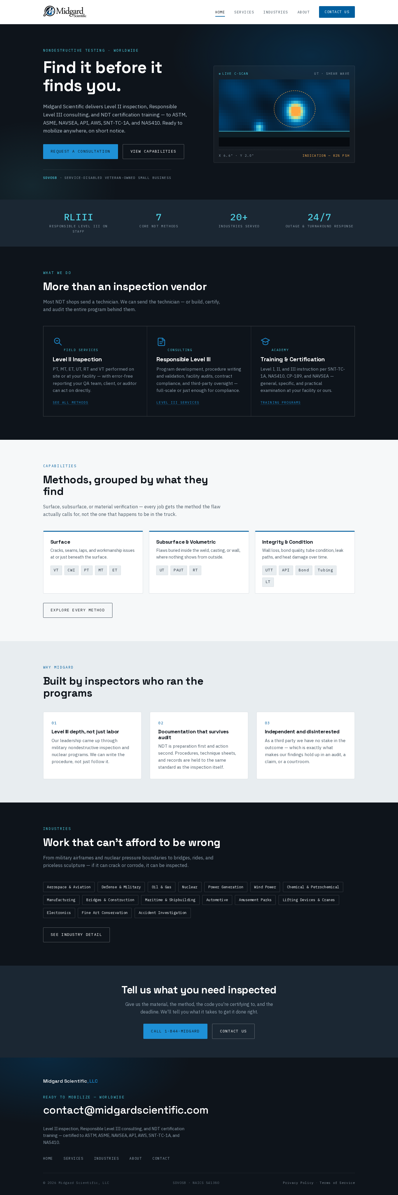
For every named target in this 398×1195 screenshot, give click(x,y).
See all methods (70, 402)
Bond (304, 570)
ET (115, 570)
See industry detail (76, 934)
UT (162, 570)
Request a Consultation (80, 151)
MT (101, 570)
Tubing (325, 570)
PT (86, 570)
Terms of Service (337, 1182)
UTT (269, 570)
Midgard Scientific (70, 1081)
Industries (275, 12)
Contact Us (337, 12)
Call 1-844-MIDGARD (175, 1031)
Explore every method (78, 610)
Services (244, 12)
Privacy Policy (298, 1182)
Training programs (280, 402)
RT (195, 570)
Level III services (177, 402)
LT (268, 581)
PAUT (179, 570)
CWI (71, 570)
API (286, 570)
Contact (161, 1158)
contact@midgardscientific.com (126, 1110)
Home (220, 12)
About (303, 12)
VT (56, 570)
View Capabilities (154, 151)
